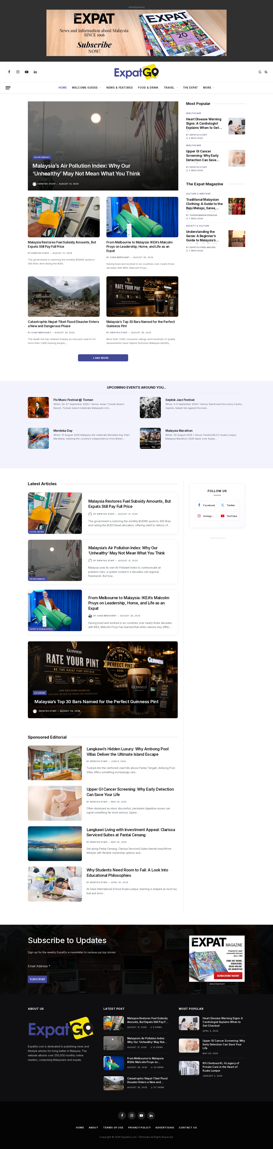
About (94, 1127)
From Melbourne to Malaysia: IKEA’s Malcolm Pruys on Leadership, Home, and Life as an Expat (139, 246)
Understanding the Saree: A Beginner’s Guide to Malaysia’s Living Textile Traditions (204, 236)
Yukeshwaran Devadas (203, 215)
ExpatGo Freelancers (203, 247)
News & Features (119, 87)
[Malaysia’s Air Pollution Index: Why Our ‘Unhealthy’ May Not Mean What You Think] (103, 146)
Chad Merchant (120, 257)
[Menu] (8, 88)
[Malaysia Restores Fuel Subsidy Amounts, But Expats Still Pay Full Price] (64, 217)
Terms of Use (113, 1127)
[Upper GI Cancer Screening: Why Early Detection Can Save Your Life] (236, 158)
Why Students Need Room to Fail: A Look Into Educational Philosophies (127, 873)
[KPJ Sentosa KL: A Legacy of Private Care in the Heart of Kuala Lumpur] (189, 1068)
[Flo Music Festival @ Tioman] (38, 407)
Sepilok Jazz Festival (179, 400)
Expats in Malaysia (41, 629)
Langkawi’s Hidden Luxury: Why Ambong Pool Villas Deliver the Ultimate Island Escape (128, 752)
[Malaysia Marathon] (150, 438)
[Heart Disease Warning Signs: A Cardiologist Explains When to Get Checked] (236, 126)
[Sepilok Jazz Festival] (150, 407)
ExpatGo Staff (47, 184)
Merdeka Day (62, 430)
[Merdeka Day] (38, 438)
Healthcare (193, 113)
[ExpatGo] (136, 72)
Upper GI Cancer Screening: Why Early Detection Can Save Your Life (202, 155)
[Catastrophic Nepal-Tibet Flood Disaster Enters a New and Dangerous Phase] (64, 296)
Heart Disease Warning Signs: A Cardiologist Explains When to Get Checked (203, 123)
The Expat (190, 87)
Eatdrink (39, 693)
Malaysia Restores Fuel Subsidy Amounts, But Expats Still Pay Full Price (62, 244)
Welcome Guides (85, 87)
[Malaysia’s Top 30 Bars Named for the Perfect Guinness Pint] (142, 296)
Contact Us (188, 1127)
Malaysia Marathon (179, 430)
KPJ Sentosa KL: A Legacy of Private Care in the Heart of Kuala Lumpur (221, 1067)
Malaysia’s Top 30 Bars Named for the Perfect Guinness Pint (140, 324)
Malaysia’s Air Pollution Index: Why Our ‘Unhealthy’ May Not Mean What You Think (86, 169)
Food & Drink (148, 87)
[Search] (265, 72)
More (207, 87)
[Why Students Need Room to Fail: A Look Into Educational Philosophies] (55, 884)
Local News (37, 531)
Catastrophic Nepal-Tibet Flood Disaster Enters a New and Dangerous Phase (63, 324)
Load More (101, 357)
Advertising (164, 1127)
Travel (169, 87)
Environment (42, 157)
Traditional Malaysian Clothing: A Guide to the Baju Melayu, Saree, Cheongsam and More (204, 204)
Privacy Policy (139, 1127)
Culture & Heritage (198, 194)
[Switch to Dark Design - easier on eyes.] (260, 71)
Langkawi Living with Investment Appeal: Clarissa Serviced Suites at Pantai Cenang (131, 832)
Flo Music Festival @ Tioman (73, 400)
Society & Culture (197, 226)
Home (62, 87)
